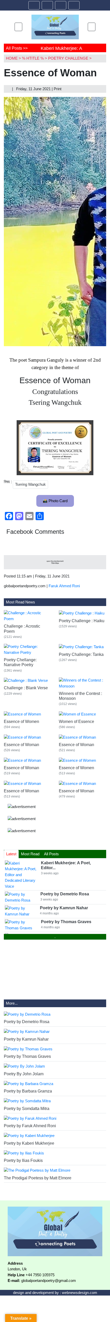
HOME (12, 58)
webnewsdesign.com (79, 1292)
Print (58, 89)
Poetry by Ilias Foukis (23, 1160)
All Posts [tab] (51, 854)
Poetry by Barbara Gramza (28, 1091)
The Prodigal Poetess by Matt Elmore (37, 1178)
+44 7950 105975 (40, 1275)
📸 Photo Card (55, 501)
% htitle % (33, 58)
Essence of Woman (21, 744)
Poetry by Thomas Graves (27, 1056)
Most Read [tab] (30, 854)
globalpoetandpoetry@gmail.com (48, 1280)
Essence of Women (21, 721)
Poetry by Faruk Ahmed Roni (30, 1126)
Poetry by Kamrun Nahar (26, 1039)
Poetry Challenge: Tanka (81, 654)
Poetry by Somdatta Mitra (26, 1108)
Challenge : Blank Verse (26, 688)
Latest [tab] (11, 854)
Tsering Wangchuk (30, 484)
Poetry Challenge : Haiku (81, 621)
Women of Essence (76, 721)
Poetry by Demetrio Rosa (26, 1022)
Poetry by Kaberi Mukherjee (29, 1143)
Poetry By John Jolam (23, 1074)
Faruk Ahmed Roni (64, 586)
